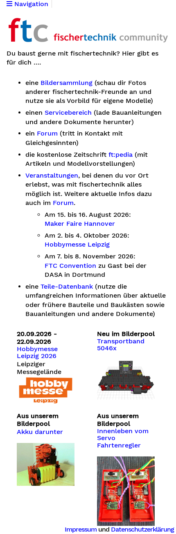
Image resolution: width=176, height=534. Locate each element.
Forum (47, 133)
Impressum (81, 529)
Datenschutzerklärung (142, 529)
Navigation (30, 4)
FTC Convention (70, 265)
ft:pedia (120, 154)
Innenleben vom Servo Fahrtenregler (123, 438)
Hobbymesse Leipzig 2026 (37, 352)
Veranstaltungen (51, 175)
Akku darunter (40, 432)
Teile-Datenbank (67, 286)
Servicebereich (68, 112)
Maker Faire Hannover (80, 223)
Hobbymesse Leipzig (77, 244)
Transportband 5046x (120, 345)
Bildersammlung (67, 83)
